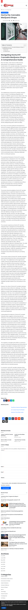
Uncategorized (8, 9)
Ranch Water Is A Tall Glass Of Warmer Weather (12, 548)
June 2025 (3, 566)
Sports (2, 589)
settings (10, 605)
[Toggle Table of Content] (24, 45)
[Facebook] (3, 418)
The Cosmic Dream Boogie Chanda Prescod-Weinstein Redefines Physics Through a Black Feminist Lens (17, 537)
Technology (3, 591)
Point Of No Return (5, 518)
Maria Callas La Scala (6, 439)
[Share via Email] (3, 421)
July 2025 (3, 564)
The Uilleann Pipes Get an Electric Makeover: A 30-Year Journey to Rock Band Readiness (18, 544)
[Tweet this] (6, 400)
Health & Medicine (4, 582)
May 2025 (3, 568)
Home (3, 9)
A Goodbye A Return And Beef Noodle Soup (11, 527)
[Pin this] (9, 400)
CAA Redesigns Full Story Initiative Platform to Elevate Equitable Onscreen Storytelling (17, 523)
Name (2, 466)
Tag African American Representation (19, 407)
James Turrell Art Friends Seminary (7, 435)
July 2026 (3, 555)
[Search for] (26, 5)
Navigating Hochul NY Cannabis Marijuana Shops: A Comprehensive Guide (13, 48)
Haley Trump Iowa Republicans (8, 531)
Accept (4, 607)
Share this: (6, 49)
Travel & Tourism (4, 593)
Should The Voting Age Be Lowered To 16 (10, 500)
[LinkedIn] (9, 418)
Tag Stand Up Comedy (20, 439)
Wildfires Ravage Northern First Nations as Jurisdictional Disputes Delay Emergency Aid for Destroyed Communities (17, 505)
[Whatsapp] (13, 400)
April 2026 (3, 562)
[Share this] (4, 400)
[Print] (6, 421)
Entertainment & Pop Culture (7, 578)
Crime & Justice (4, 576)
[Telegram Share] (11, 400)
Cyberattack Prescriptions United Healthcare (12, 514)
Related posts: (7, 51)
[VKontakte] (22, 418)
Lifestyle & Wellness (5, 585)
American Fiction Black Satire (17, 412)
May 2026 (3, 560)
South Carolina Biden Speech (20, 435)
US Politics (3, 597)
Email (2, 472)
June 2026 (3, 557)
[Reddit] (19, 418)
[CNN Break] (8, 5)
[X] (6, 418)
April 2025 (3, 570)
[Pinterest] (16, 418)
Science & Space (4, 587)
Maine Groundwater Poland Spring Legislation (12, 511)
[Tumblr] (13, 418)
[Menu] (1, 5)
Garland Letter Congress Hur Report (9, 496)
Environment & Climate (5, 580)
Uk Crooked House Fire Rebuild (17, 409)
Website (2, 477)
